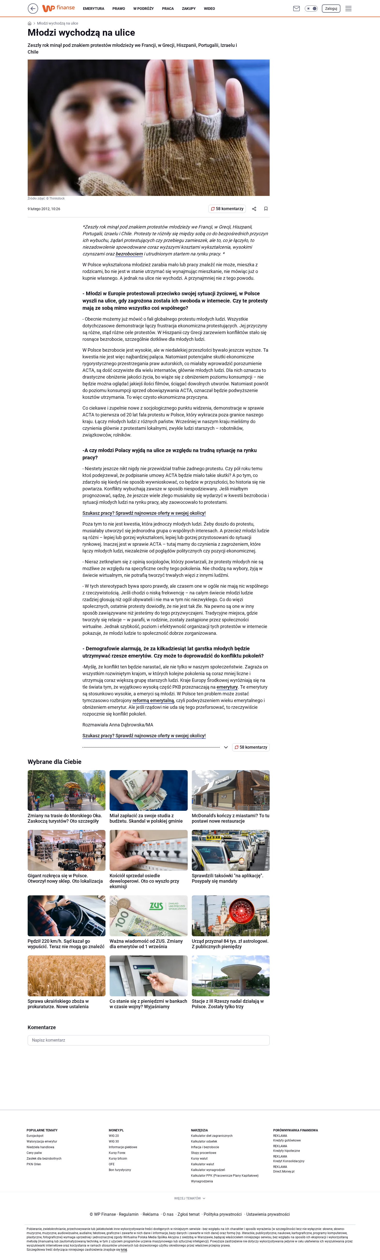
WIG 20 (114, 1136)
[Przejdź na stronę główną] (33, 12)
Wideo (209, 8)
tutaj (124, 1249)
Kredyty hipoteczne (286, 1151)
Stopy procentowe (203, 1153)
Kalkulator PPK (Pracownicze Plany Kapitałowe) (225, 1175)
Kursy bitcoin (118, 1158)
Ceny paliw (34, 1153)
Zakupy (189, 8)
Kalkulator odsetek (204, 1141)
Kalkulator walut (202, 1164)
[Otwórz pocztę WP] (296, 8)
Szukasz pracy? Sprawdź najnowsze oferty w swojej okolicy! (144, 513)
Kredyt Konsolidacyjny (289, 1161)
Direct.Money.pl (283, 1171)
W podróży (143, 8)
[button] (311, 8)
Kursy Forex (117, 1153)
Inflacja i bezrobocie (205, 1147)
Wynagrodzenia (202, 1181)
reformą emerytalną (153, 700)
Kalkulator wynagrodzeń (208, 1170)
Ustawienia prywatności (267, 1214)
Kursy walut (199, 1158)
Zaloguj (331, 8)
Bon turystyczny (120, 1170)
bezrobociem (129, 253)
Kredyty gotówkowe (287, 1140)
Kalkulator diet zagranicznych (212, 1136)
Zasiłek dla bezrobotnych (44, 1158)
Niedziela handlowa (40, 1147)
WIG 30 (114, 1141)
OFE (112, 1164)
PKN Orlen (34, 1164)
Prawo (118, 8)
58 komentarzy (230, 208)
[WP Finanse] (62, 8)
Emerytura (93, 8)
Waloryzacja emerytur (42, 1141)
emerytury (227, 687)
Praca (168, 8)
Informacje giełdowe (123, 1147)
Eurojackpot (35, 1136)
